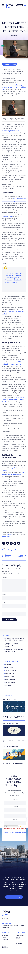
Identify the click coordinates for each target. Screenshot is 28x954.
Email (3, 603)
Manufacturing (10, 673)
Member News (10, 680)
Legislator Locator (18, 938)
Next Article (20, 556)
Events (4, 937)
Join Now (19, 5)
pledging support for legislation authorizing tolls (14, 87)
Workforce (8, 686)
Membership (5, 944)
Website (4, 611)
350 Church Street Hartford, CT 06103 (13, 925)
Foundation (5, 939)
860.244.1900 (5, 928)
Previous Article (8, 556)
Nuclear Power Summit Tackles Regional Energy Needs (13, 645)
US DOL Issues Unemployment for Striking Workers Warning (15, 639)
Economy (8, 664)
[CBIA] (9, 6)
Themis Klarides (7, 216)
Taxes (4, 550)
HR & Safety (9, 667)
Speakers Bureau (7, 950)
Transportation (12, 550)
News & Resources (5, 947)
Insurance (5, 942)
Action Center (20, 935)
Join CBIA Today (14, 897)
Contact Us (5, 935)
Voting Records (20, 941)
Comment (5, 577)
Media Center (9, 677)
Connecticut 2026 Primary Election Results (14, 650)
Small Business (10, 683)
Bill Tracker (19, 943)
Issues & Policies (10, 670)
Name (4, 594)
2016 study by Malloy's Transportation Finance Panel (13, 399)
